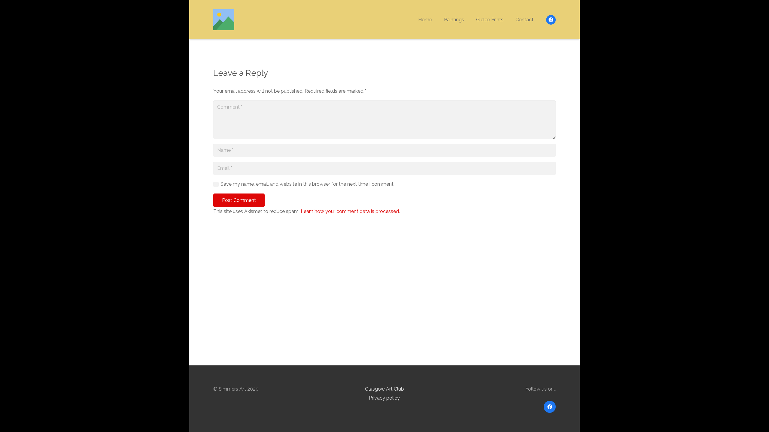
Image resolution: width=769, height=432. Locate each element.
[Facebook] (551, 20)
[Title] (223, 19)
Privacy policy (384, 398)
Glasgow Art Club (384, 389)
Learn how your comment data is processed (350, 211)
